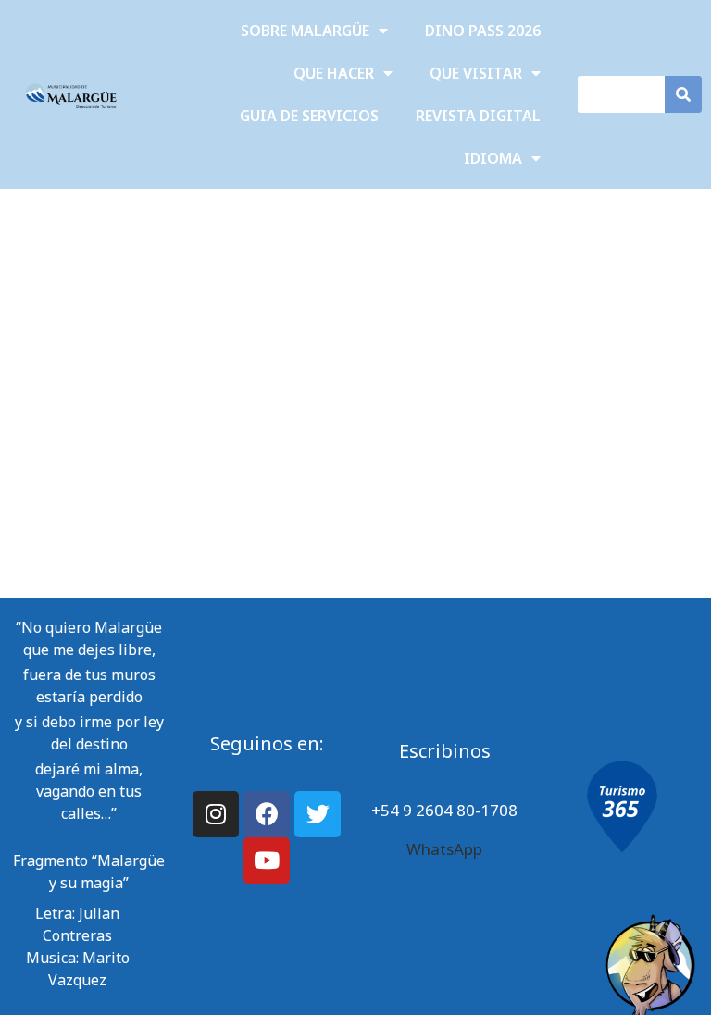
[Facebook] (266, 814)
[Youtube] (266, 860)
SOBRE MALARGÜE (305, 30)
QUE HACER (333, 73)
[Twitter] (317, 814)
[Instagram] (216, 814)
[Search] (683, 94)
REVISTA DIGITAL (478, 115)
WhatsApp (444, 849)
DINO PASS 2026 (483, 30)
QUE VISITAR (476, 73)
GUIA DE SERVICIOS (309, 115)
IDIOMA (493, 158)
